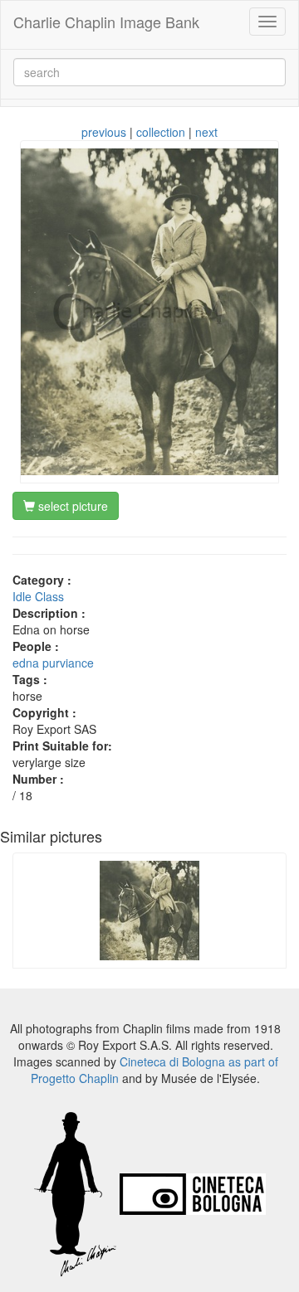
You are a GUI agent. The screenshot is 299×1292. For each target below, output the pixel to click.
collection (160, 132)
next (206, 132)
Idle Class (38, 596)
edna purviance (53, 662)
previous (103, 132)
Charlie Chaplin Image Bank (106, 21)
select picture (71, 506)
